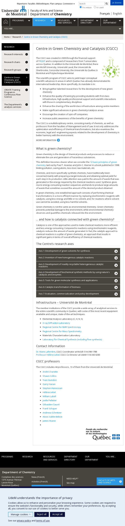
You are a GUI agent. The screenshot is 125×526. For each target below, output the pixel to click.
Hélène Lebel (49, 392)
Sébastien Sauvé (51, 404)
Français (105, 13)
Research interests (13, 54)
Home (7, 37)
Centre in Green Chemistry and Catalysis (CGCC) (12, 80)
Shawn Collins (49, 375)
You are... (111, 456)
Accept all (57, 514)
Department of (51, 14)
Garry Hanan (49, 384)
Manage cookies (20, 514)
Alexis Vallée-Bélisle (52, 416)
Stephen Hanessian (52, 388)
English (117, 13)
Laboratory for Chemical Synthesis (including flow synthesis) (72, 339)
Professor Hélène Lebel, (48, 354)
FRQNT (42, 61)
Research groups (12, 69)
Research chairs (12, 62)
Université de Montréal (14, 10)
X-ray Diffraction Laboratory (56, 322)
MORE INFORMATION (46, 140)
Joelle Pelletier (50, 400)
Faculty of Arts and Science (46, 10)
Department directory (70, 458)
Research (17, 37)
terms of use (43, 520)
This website (86, 7)
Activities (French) (40, 481)
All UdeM (100, 7)
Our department (91, 458)
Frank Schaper (50, 408)
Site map (71, 483)
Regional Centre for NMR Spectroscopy (62, 327)
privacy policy (24, 520)
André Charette (50, 371)
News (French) (38, 477)
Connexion (68, 3)
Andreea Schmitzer (52, 412)
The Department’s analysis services (13, 105)
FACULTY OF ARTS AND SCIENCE (106, 481)
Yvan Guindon (50, 380)
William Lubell (49, 396)
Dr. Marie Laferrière (46, 351)
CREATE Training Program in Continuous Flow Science (12, 93)
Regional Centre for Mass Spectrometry (62, 331)
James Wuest (49, 420)
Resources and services (50, 458)
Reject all (41, 514)
